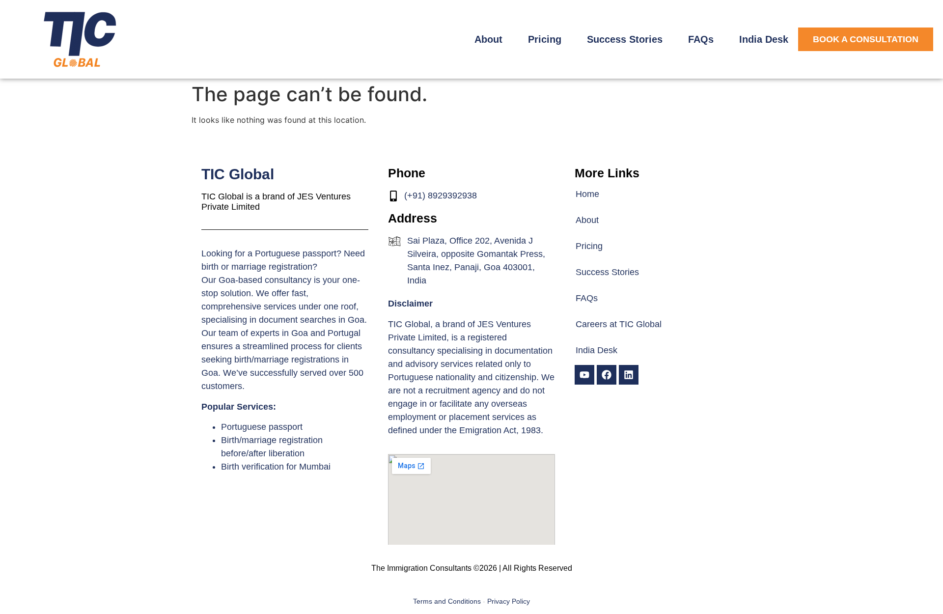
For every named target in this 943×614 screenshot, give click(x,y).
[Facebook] (606, 375)
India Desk (763, 39)
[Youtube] (584, 375)
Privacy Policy (508, 601)
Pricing (544, 39)
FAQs (701, 39)
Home (587, 194)
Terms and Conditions (447, 601)
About (488, 39)
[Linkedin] (628, 375)
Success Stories (625, 39)
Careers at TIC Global (619, 324)
